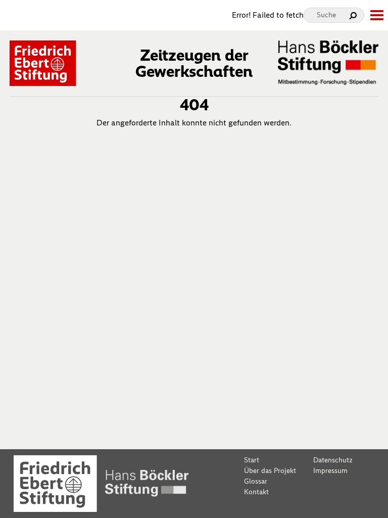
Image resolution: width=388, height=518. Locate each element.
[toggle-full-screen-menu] (376, 15)
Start (251, 460)
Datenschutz (333, 460)
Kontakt (256, 492)
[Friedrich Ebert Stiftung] (43, 62)
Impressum (330, 470)
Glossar (255, 481)
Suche (326, 15)
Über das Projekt (270, 470)
